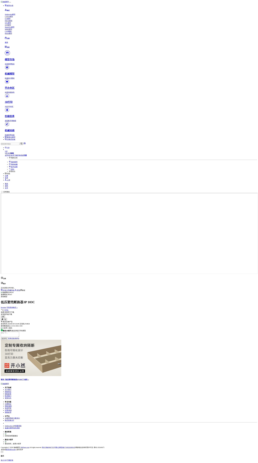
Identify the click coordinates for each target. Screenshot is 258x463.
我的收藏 (14, 164)
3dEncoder (12, 449)
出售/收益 (8, 410)
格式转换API (9, 420)
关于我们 (8, 389)
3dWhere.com (24, 447)
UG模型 (7, 19)
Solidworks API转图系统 (13, 426)
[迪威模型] (5, 2)
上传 (8, 180)
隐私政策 (8, 394)
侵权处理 (8, 412)
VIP (7, 148)
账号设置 (14, 167)
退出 (12, 169)
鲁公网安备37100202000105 (65, 447)
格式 (8, 10)
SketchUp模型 (9, 27)
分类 (8, 38)
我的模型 (14, 162)
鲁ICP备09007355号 (49, 447)
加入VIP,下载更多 (7, 460)
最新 (6, 42)
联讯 (7, 449)
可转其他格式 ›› (12, 307)
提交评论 (4, 338)
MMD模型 (8, 29)
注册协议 (8, 404)
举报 (18, 290)
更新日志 (8, 398)
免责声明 (8, 408)
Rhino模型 (8, 33)
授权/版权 (8, 406)
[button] (131, 151)
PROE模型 (8, 21)
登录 (6, 178)
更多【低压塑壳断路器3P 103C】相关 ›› (15, 379)
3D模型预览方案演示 (12, 418)
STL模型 (8, 23)
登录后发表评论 (13, 338)
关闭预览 (6, 192)
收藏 (3, 316)
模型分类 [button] (9, 5)
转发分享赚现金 (9, 290)
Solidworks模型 (10, 14)
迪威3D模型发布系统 (12, 428)
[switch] (2, 191)
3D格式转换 (10, 139)
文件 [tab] (6, 188)
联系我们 (8, 396)
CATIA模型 (9, 16)
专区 (8, 47)
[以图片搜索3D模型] (24, 144)
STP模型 (8, 25)
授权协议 (8, 392)
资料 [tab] (6, 186)
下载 (4, 319)
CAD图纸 (8, 31)
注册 (6, 176)
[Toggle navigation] (10, 2)
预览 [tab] (6, 184)
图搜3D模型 (10, 137)
